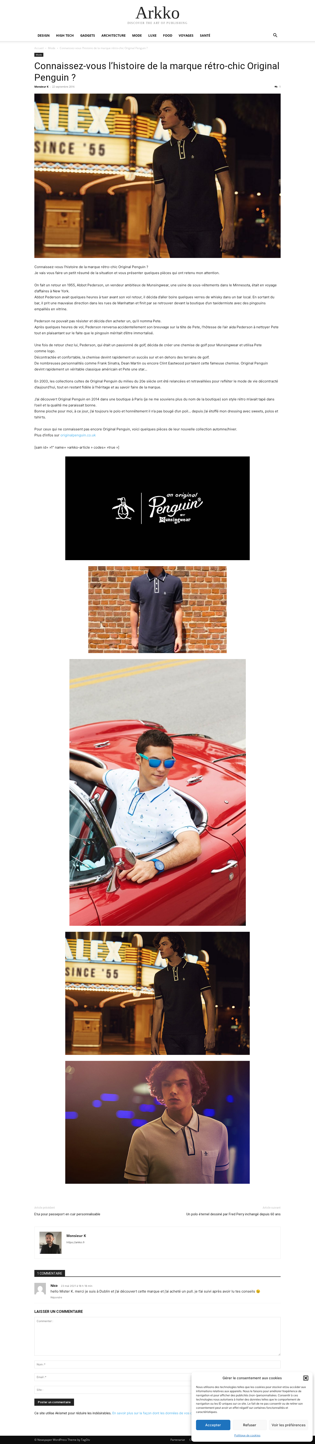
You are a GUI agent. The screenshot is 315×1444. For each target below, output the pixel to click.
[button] (305, 1378)
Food (167, 35)
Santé (205, 35)
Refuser (249, 1425)
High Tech (65, 35)
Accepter (213, 1425)
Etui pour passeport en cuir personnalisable (67, 1214)
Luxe (152, 35)
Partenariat (177, 1440)
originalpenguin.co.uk (78, 435)
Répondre (56, 1297)
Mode (137, 35)
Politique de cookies (247, 1435)
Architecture (113, 35)
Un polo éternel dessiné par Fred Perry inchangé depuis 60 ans (233, 1214)
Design (44, 35)
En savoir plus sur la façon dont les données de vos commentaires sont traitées (171, 1413)
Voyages (186, 35)
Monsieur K (41, 86)
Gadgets (87, 35)
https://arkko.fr (75, 1242)
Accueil (39, 48)
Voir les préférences (289, 1425)
